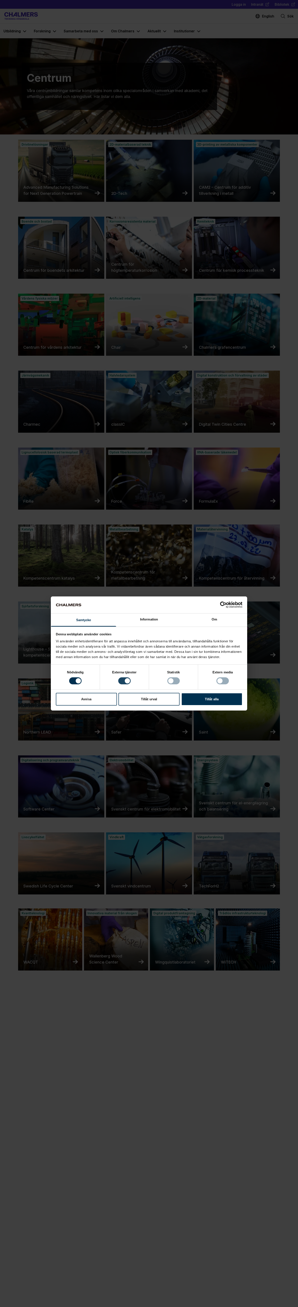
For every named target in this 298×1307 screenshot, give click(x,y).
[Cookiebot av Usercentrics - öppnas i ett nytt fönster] (223, 604)
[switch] (124, 680)
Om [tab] (214, 619)
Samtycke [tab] (83, 620)
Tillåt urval (149, 699)
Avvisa (86, 699)
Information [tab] (149, 619)
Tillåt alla (212, 699)
